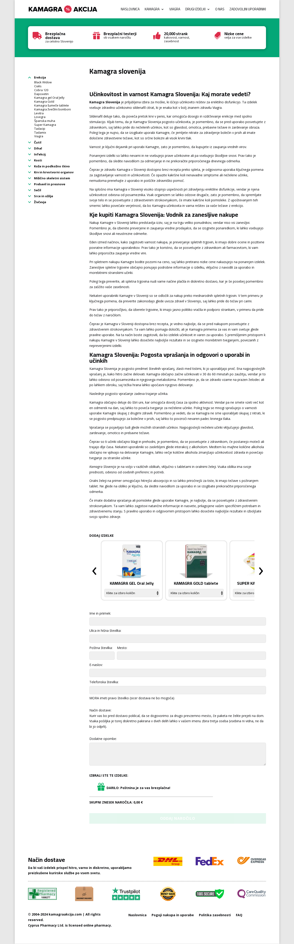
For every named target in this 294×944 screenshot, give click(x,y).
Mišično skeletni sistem (51, 178)
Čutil (37, 142)
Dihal (37, 148)
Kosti (37, 160)
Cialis (38, 86)
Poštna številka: (101, 648)
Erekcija (39, 77)
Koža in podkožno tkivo (51, 166)
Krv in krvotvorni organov (53, 172)
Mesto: (122, 648)
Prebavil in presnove (49, 184)
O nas (219, 10)
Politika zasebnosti (215, 915)
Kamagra (152, 10)
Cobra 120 (41, 90)
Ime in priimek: (100, 613)
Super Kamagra (45, 125)
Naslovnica (130, 10)
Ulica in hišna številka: (105, 630)
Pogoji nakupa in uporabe (173, 915)
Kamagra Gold (44, 101)
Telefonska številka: (104, 682)
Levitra (39, 113)
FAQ (239, 915)
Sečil (37, 190)
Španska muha (44, 121)
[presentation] (94, 571)
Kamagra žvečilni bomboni (52, 109)
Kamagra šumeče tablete (51, 105)
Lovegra (39, 117)
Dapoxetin (41, 94)
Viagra (174, 10)
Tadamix (40, 132)
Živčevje (39, 202)
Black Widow (43, 82)
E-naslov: (96, 665)
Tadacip (39, 128)
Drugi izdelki (195, 10)
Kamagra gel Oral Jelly (49, 98)
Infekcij (39, 154)
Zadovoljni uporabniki (247, 10)
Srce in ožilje (43, 196)
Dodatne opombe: (103, 738)
